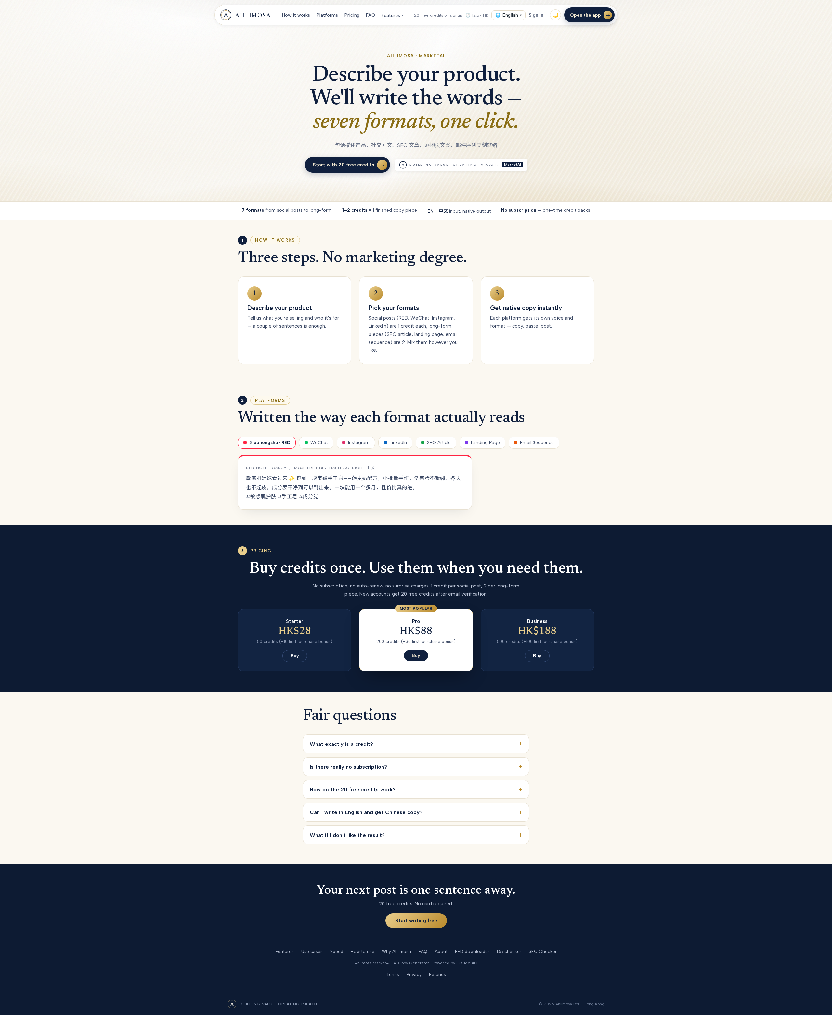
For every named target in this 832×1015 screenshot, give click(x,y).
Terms (392, 974)
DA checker (509, 951)
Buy (295, 656)
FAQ (370, 15)
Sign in (536, 15)
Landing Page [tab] (485, 442)
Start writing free (416, 920)
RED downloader (472, 951)
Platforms (327, 15)
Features (392, 15)
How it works (296, 15)
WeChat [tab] (319, 442)
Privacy (414, 974)
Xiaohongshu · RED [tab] (269, 442)
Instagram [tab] (359, 442)
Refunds (437, 974)
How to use (362, 951)
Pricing (351, 15)
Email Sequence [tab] (537, 442)
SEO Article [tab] (439, 442)
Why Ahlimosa (396, 951)
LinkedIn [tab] (398, 442)
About (441, 951)
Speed (336, 951)
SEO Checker (543, 951)
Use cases (312, 951)
